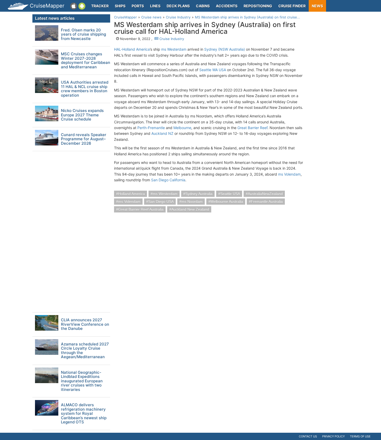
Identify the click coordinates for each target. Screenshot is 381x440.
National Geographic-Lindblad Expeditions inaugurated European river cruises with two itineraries (82, 381)
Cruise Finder (292, 6)
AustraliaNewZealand (265, 194)
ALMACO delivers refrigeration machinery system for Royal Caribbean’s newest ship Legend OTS (84, 413)
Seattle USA (230, 194)
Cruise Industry (171, 39)
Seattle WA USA (212, 70)
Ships (120, 6)
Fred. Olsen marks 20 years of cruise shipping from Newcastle (83, 34)
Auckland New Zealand (190, 209)
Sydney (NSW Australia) (224, 49)
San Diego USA (161, 201)
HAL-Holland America (132, 49)
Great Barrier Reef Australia (141, 209)
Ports (138, 6)
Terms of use (360, 436)
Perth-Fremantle (151, 127)
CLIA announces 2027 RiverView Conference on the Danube (85, 324)
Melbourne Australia (226, 201)
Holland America (131, 194)
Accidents (226, 6)
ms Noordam (192, 201)
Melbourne (182, 127)
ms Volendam (289, 174)
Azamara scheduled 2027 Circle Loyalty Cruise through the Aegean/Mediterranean (85, 350)
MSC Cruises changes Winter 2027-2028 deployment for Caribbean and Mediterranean (85, 60)
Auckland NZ (162, 133)
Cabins (203, 6)
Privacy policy (333, 436)
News (317, 6)
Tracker (100, 6)
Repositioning (258, 6)
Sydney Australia (199, 194)
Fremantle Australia (267, 201)
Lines (155, 6)
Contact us (308, 436)
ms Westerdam (173, 49)
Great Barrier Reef (252, 127)
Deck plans (178, 6)
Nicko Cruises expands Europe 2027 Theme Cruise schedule (82, 115)
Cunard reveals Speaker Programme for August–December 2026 (83, 139)
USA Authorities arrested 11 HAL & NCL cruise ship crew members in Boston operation (84, 88)
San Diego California (168, 180)
